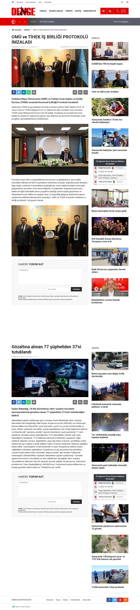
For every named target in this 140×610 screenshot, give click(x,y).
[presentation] (19, 21)
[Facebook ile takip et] (109, 600)
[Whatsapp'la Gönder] (28, 92)
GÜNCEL (43, 11)
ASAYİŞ (78, 11)
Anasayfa (17, 30)
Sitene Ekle (47, 2)
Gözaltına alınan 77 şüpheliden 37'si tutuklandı (57, 22)
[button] (75, 92)
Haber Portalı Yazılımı (22, 607)
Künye (58, 600)
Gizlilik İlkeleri (75, 600)
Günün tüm (120, 22)
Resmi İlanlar (56, 11)
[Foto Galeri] (127, 2)
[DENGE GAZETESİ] (23, 11)
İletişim (65, 600)
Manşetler (20, 2)
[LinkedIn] (23, 92)
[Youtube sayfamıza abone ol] (120, 600)
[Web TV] (122, 2)
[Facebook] (14, 92)
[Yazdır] (34, 92)
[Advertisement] (50, 325)
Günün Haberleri (31, 2)
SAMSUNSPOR (89, 11)
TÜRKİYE (69, 11)
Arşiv (40, 2)
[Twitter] (19, 92)
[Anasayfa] (13, 2)
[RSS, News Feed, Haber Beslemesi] (125, 600)
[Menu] (104, 11)
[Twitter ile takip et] (114, 600)
